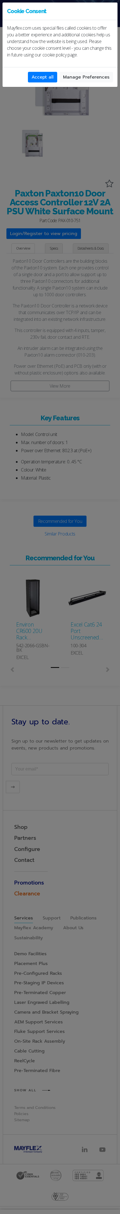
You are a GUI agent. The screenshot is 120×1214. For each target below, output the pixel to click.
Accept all (43, 77)
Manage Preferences (86, 77)
